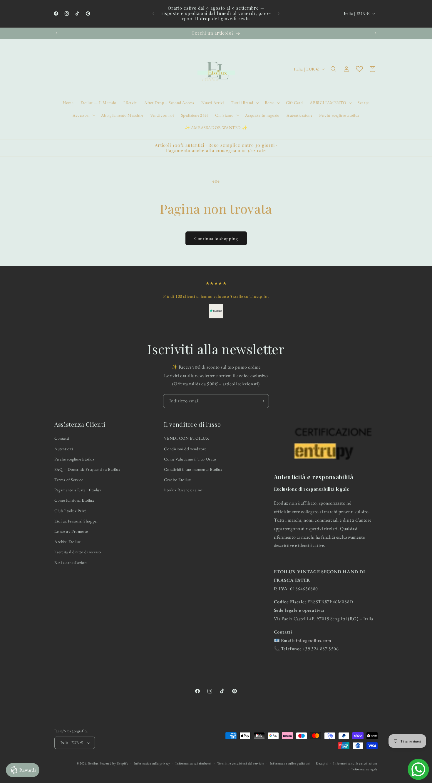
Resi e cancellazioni (71, 562)
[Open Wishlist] (359, 69)
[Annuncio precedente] (153, 13)
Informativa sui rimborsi (193, 763)
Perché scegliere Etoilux (74, 459)
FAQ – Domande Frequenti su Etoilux (87, 469)
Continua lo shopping (216, 238)
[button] (244, 102)
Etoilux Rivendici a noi (183, 490)
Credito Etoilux (177, 479)
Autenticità (64, 448)
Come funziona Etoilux (74, 500)
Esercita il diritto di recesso (77, 552)
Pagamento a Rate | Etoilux (77, 490)
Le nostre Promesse (71, 531)
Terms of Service (68, 479)
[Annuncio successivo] (278, 13)
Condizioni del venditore (185, 448)
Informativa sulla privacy (152, 763)
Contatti (61, 438)
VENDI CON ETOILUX (186, 438)
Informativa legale (364, 769)
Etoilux (93, 763)
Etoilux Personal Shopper (76, 521)
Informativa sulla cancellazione (355, 763)
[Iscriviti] (262, 401)
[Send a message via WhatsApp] (418, 769)
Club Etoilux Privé (70, 510)
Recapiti (322, 763)
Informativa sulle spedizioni (290, 763)
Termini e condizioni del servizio (240, 763)
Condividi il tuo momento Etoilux (193, 469)
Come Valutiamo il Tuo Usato (190, 459)
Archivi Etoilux (67, 541)
